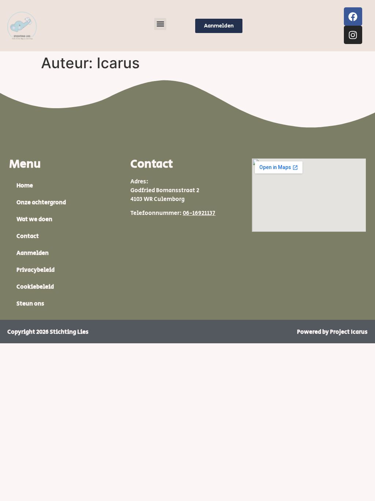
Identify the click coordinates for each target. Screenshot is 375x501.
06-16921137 (199, 213)
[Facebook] (353, 16)
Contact (27, 236)
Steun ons (30, 304)
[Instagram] (353, 35)
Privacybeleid (35, 270)
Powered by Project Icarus (332, 332)
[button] (160, 24)
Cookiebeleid (35, 287)
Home (24, 186)
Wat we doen (34, 219)
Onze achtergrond (41, 202)
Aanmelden (32, 253)
